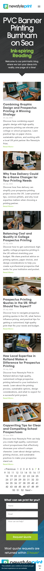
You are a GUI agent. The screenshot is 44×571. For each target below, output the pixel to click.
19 (11, 476)
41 (37, 483)
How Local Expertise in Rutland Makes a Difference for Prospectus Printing (21, 361)
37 (20, 483)
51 (18, 490)
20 (15, 476)
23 (28, 476)
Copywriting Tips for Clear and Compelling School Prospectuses (22, 429)
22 (24, 476)
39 (28, 483)
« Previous (10, 469)
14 (25, 472)
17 (38, 472)
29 (20, 479)
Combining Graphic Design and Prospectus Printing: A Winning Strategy (20, 109)
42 (7, 486)
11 (12, 472)
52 (22, 490)
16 (34, 472)
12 (17, 472)
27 (11, 479)
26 (7, 479)
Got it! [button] (40, 567)
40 (32, 483)
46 (24, 486)
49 (37, 486)
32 (32, 479)
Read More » (8, 147)
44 (15, 486)
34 (7, 483)
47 (28, 486)
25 (37, 476)
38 (24, 483)
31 (28, 479)
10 (8, 472)
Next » (28, 490)
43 (11, 486)
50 (13, 490)
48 (32, 486)
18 (7, 476)
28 (15, 479)
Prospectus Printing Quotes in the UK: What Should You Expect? (20, 303)
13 (21, 472)
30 (24, 479)
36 (15, 483)
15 (30, 472)
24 (32, 476)
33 (37, 479)
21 (20, 476)
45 (20, 486)
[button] (39, 6)
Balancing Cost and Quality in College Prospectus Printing (17, 237)
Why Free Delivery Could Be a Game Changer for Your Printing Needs (20, 177)
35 (11, 483)
